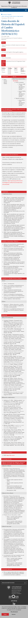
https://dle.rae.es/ (10, 455)
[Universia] (14, 600)
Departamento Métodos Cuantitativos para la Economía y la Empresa (14, 6)
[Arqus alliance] (13, 597)
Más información (14, 611)
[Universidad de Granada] (14, 2)
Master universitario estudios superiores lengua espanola (12, 16)
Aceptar (5, 614)
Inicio (2, 14)
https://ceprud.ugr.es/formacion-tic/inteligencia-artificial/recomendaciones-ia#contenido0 (12, 182)
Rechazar (13, 614)
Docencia (5, 14)
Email (16, 80)
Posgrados (9, 14)
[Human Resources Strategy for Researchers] (14, 604)
